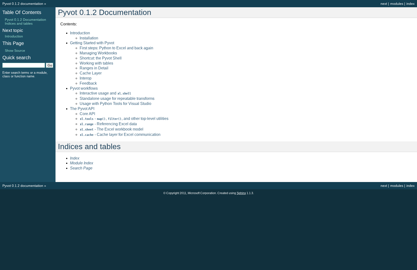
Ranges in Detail (94, 68)
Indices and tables (19, 23)
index (410, 4)
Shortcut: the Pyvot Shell (101, 58)
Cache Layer (91, 73)
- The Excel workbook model (111, 129)
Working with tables (96, 63)
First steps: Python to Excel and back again (116, 48)
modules (396, 4)
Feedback (88, 83)
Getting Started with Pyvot (92, 43)
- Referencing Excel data (108, 124)
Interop (85, 78)
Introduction (80, 33)
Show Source (15, 50)
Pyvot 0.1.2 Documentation (25, 20)
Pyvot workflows (84, 88)
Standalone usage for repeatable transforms (117, 98)
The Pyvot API (82, 109)
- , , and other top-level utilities (124, 119)
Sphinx (241, 193)
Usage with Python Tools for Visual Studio (115, 104)
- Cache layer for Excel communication (120, 134)
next (384, 4)
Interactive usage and (105, 93)
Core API (87, 114)
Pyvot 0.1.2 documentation (22, 4)
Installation (89, 38)
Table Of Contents (21, 12)
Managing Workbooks (98, 53)
